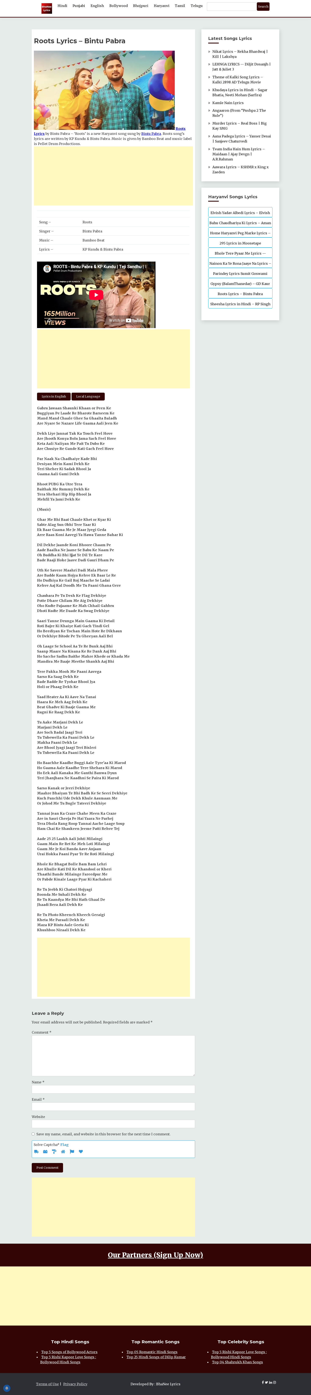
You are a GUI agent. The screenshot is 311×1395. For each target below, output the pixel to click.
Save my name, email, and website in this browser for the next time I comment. (103, 1134)
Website (38, 1117)
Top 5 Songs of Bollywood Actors (69, 1352)
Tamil (180, 6)
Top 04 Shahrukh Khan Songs (237, 1362)
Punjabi (79, 6)
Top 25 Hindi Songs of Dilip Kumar (156, 1357)
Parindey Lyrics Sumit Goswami (240, 273)
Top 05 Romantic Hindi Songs (152, 1352)
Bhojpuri (140, 6)
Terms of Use (47, 1384)
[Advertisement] (113, 175)
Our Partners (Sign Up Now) (155, 1255)
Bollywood (118, 6)
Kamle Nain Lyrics (228, 103)
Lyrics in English (54, 396)
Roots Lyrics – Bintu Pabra (240, 294)
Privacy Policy (75, 1384)
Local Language (88, 396)
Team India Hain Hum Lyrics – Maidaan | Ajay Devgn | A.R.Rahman (238, 154)
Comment (41, 1032)
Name (38, 1082)
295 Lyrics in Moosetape (240, 243)
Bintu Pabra (151, 134)
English (97, 6)
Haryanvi (161, 6)
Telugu (197, 6)
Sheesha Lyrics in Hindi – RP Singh (240, 304)
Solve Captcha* (51, 1145)
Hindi (62, 6)
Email (38, 1099)
